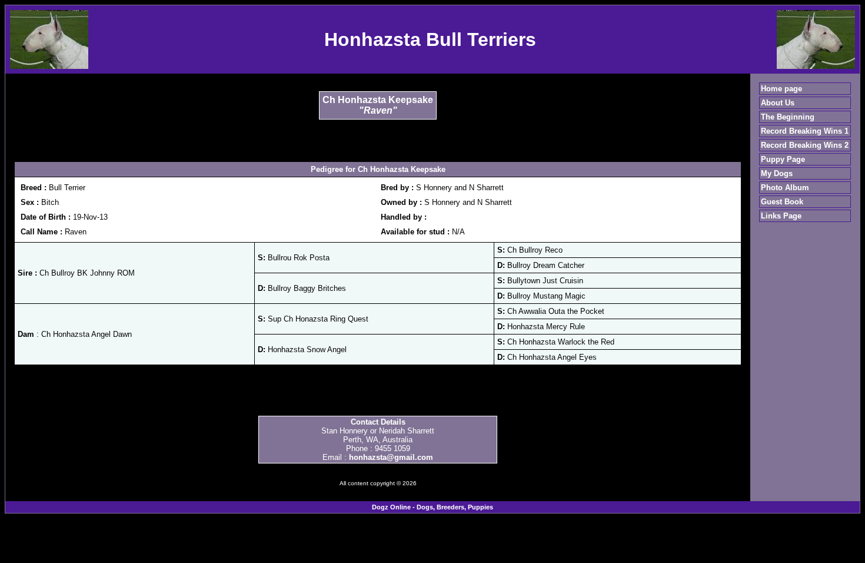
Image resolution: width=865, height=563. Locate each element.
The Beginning (787, 116)
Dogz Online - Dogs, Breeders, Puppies (432, 507)
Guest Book (782, 201)
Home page (781, 88)
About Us (777, 102)
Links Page (781, 215)
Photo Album (785, 187)
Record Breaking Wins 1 (805, 131)
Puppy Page (783, 159)
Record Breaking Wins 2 (805, 145)
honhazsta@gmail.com (391, 457)
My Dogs (777, 173)
